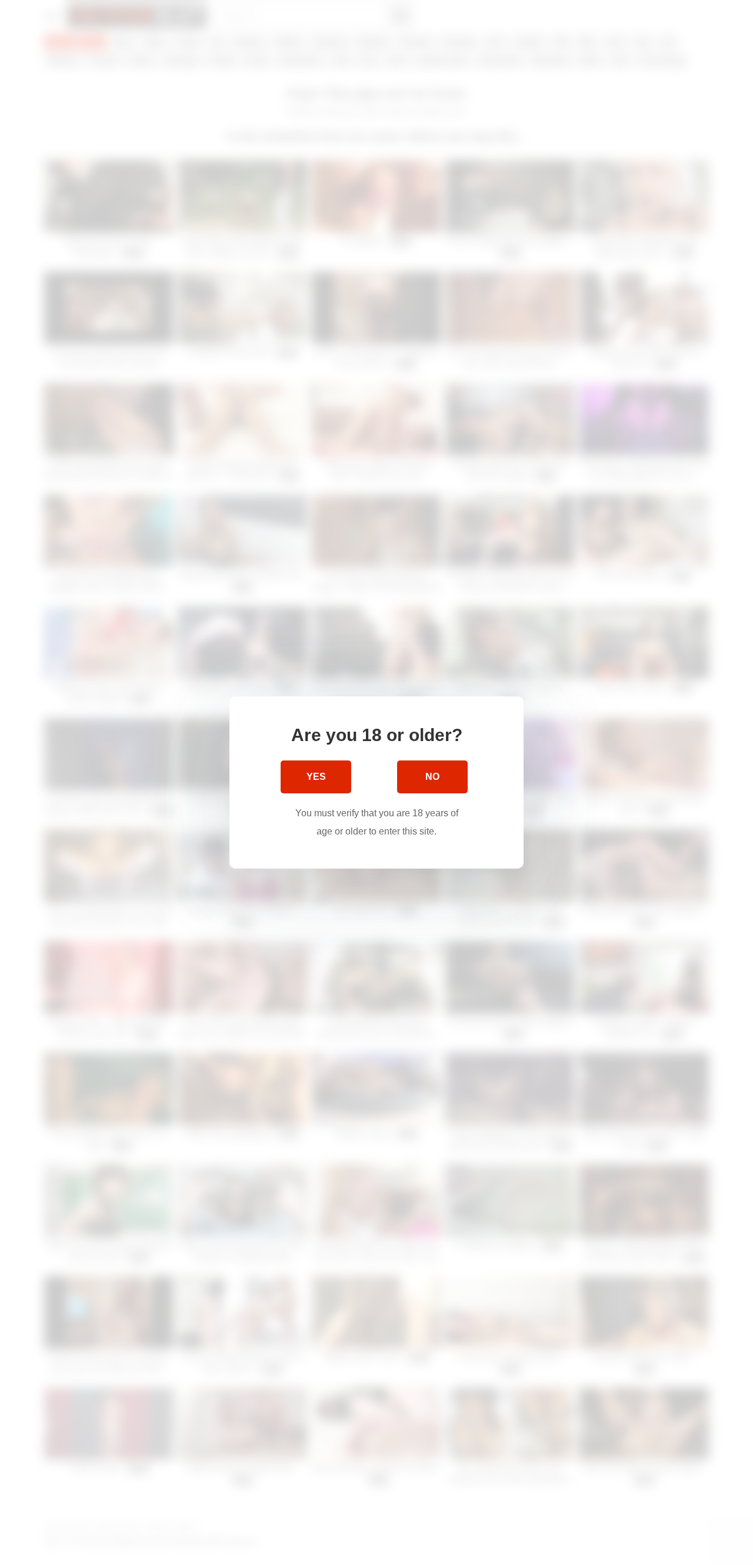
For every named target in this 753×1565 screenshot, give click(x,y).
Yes (316, 777)
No (432, 777)
